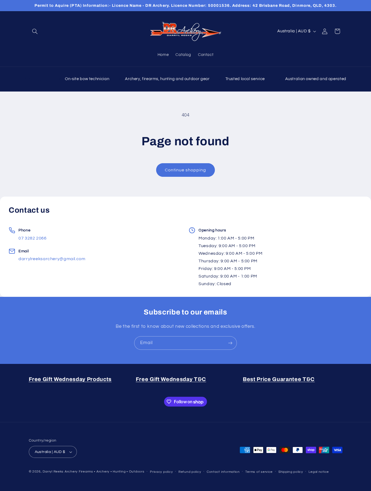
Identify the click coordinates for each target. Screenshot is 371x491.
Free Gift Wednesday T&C (171, 379)
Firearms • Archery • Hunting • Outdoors (111, 471)
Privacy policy (161, 471)
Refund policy (189, 471)
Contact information (223, 471)
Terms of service (259, 471)
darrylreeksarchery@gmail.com (52, 259)
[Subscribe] (230, 343)
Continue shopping (185, 170)
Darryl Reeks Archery (60, 471)
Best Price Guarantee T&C (279, 379)
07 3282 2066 (32, 238)
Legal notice (319, 471)
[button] (35, 31)
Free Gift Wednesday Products (70, 379)
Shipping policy (290, 471)
